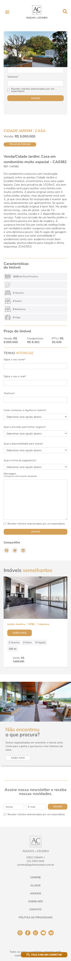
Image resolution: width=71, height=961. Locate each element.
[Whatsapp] (35, 933)
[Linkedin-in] (51, 933)
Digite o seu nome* (15, 359)
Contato (35, 909)
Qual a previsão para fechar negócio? (25, 427)
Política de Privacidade (35, 917)
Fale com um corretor (46, 954)
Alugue (35, 885)
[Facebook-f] (27, 933)
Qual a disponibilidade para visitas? (23, 444)
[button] (7, 11)
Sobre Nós (35, 901)
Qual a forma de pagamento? (20, 460)
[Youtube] (43, 933)
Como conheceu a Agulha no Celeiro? (25, 410)
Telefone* (13, 77)
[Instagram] (20, 933)
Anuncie (35, 893)
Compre (35, 877)
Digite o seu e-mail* (15, 376)
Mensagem (20, 475)
